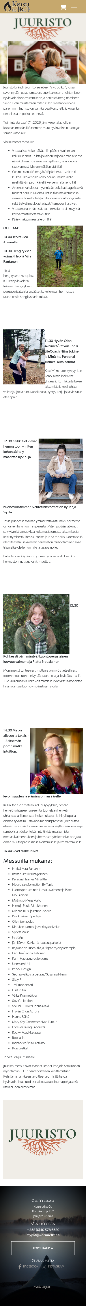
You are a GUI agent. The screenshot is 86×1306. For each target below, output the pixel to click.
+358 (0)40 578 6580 (43, 1230)
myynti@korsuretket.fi (43, 1235)
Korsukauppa (43, 1248)
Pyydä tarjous (42, 1287)
